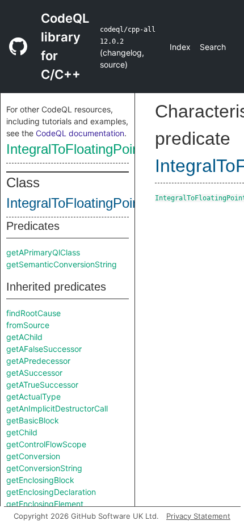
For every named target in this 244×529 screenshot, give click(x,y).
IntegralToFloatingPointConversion (108, 149)
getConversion (33, 456)
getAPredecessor (38, 361)
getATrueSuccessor (42, 384)
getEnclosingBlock (40, 480)
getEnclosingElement (44, 504)
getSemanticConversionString (61, 264)
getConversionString (44, 468)
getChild (21, 432)
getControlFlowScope (46, 444)
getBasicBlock (32, 420)
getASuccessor (34, 372)
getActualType (33, 396)
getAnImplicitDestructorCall (57, 408)
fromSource (27, 325)
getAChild (24, 337)
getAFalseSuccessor (44, 349)
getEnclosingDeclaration (51, 492)
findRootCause (33, 313)
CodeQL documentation (80, 133)
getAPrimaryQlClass (43, 252)
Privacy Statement (198, 515)
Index (180, 47)
